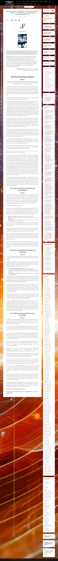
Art (45, 485)
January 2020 (47, 404)
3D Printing (47, 81)
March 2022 (47, 357)
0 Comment (30, 16)
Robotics (46, 75)
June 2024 (46, 320)
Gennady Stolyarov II (23, 16)
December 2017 (47, 449)
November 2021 (47, 364)
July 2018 (46, 436)
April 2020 (46, 398)
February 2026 (47, 288)
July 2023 (46, 335)
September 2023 (47, 331)
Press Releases (47, 514)
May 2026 (46, 284)
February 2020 (47, 402)
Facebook (30, 3)
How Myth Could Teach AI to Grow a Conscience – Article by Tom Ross (49, 200)
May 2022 (46, 355)
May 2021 (46, 375)
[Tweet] (12, 20)
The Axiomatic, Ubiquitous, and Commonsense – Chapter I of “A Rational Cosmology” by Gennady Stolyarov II (22, 12)
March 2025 (47, 304)
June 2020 (46, 395)
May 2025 (46, 302)
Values (24, 1)
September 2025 (47, 297)
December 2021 (47, 362)
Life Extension (47, 70)
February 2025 (47, 306)
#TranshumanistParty (48, 98)
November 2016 (47, 473)
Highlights (46, 1)
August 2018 (47, 435)
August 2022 (47, 351)
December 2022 (47, 346)
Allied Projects (47, 481)
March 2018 (47, 444)
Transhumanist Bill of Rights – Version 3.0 (48, 33)
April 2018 (46, 442)
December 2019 (47, 406)
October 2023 (47, 329)
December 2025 (47, 291)
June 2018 (46, 438)
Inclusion (46, 501)
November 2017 (47, 451)
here (10, 59)
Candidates (41, 1)
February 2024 (47, 326)
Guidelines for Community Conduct (49, 52)
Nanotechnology (47, 78)
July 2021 (46, 371)
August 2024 (47, 317)
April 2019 (46, 420)
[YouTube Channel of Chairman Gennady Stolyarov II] (51, 19)
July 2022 (46, 353)
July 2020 (46, 393)
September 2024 (47, 315)
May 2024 (46, 322)
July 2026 (46, 280)
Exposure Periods (47, 494)
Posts (20, 1)
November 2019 (47, 407)
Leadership (32, 1)
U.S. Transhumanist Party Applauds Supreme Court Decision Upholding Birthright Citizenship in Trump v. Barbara (49, 126)
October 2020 (47, 387)
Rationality (47, 88)
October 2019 (47, 409)
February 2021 (47, 380)
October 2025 (47, 295)
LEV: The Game (46, 63)
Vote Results (47, 528)
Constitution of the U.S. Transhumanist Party (48, 27)
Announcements (47, 483)
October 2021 (47, 366)
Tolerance (46, 523)
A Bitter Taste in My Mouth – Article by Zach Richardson (48, 121)
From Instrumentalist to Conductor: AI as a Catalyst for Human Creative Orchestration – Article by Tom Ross (48, 223)
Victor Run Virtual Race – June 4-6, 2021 (48, 536)
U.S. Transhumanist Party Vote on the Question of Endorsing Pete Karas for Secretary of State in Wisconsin (49, 173)
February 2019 (47, 424)
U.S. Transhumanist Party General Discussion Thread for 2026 (49, 254)
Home (17, 1)
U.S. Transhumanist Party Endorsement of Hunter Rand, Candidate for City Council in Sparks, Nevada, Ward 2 (49, 228)
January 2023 (47, 344)
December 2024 (47, 309)
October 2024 (47, 313)
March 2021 (47, 378)
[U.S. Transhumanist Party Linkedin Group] (49, 19)
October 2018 (47, 431)
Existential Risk (47, 87)
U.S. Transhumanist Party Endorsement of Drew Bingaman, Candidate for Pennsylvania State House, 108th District (49, 179)
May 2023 (46, 337)
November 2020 (47, 386)
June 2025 (46, 300)
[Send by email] (16, 20)
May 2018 (46, 440)
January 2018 (47, 447)
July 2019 (46, 415)
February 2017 (47, 467)
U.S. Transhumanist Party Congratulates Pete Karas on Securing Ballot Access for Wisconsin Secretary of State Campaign (49, 132)
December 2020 (47, 384)
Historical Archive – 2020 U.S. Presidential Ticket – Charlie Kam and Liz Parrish (48, 543)
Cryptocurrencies (48, 82)
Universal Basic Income (48, 85)
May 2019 (46, 418)
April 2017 (46, 464)
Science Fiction (47, 519)
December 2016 (47, 471)
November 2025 (47, 293)
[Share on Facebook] (8, 20)
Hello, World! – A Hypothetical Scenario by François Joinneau (49, 144)
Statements (46, 521)
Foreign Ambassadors (48, 496)
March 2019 (47, 422)
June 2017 (46, 460)
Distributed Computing (48, 492)
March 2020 (47, 400)
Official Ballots (47, 507)
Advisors (36, 1)
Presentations (47, 512)
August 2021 (47, 369)
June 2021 (46, 373)
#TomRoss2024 (47, 100)
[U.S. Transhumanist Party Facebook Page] (45, 19)
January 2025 (47, 308)
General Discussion (48, 498)
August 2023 (47, 333)
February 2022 (47, 358)
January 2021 (47, 382)
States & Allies (18, 3)
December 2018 (47, 427)
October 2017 (47, 453)
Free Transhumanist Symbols (47, 46)
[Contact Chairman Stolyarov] (45, 21)
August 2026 (47, 279)
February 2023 (47, 342)
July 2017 (46, 458)
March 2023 (47, 340)
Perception (34, 264)
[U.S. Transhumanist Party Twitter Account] (47, 19)
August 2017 (47, 456)
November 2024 (47, 311)
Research (46, 516)
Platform (27, 1)
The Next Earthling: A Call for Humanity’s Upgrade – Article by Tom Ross (49, 197)
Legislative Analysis (48, 505)
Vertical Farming (47, 84)
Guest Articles (47, 499)
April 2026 (46, 286)
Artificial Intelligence (48, 72)
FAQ (49, 1)
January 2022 (47, 360)
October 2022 (47, 349)
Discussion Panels (47, 490)
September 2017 (47, 455)
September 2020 (47, 389)
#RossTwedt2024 (47, 101)
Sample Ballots (47, 518)
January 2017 (47, 469)
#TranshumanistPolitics (48, 99)
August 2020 (47, 391)
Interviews (46, 503)
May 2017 (46, 462)
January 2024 (47, 328)
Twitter (35, 3)
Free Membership (25, 3)
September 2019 (47, 411)
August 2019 (47, 413)
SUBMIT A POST (47, 58)
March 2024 (47, 324)
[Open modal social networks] (19, 20)
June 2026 (46, 282)
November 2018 (47, 429)
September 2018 (47, 433)
